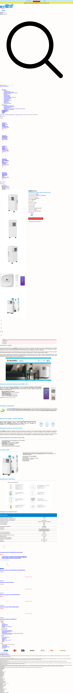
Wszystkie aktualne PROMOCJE (7, 626)
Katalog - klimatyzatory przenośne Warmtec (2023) (11, 558)
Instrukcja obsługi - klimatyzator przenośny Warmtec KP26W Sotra (14, 556)
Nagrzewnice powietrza (7, 95)
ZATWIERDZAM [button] (2, 666)
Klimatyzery (5, 94)
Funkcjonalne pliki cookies (4, 660)
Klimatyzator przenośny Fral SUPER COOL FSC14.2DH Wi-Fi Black (12, 570)
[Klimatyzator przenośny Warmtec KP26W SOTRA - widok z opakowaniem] (12, 318)
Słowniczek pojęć (4, 632)
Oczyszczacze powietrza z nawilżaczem (10, 97)
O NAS (3, 640)
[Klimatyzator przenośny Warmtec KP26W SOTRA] (12, 215)
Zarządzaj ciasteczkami (3, 652)
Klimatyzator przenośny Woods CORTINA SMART (9, 606)
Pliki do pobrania (4, 637)
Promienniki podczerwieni (7, 100)
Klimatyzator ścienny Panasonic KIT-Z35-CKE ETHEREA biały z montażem (5, 125)
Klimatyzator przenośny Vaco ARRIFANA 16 (8, 619)
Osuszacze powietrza (7, 98)
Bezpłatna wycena (36, 1)
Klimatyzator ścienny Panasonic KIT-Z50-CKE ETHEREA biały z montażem (5, 148)
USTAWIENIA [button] (2, 668)
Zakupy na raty (4, 638)
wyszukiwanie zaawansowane (4, 86)
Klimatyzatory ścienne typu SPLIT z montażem (11, 92)
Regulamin (3, 639)
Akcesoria (5, 90)
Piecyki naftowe (6, 99)
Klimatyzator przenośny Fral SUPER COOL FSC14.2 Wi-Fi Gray (5, 137)
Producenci (3, 625)
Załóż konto (3, 10)
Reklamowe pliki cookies (3, 664)
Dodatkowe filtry (2, 116)
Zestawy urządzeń (6, 102)
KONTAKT (3, 641)
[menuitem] (35, 96)
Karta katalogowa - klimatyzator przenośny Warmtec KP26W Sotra (14, 557)
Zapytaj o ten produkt (31, 221)
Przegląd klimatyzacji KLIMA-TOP (9, 109)
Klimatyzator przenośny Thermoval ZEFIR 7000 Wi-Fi (10, 594)
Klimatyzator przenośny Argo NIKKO (7, 582)
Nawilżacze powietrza (7, 96)
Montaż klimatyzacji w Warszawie (9, 105)
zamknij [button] (1, 669)
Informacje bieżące (4, 624)
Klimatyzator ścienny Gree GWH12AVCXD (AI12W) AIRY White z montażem (5, 175)
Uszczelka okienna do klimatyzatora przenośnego (11, 552)
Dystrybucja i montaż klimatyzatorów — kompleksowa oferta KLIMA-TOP (14, 108)
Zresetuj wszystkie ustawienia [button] (4, 692)
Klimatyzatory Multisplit (7, 93)
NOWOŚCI (3, 627)
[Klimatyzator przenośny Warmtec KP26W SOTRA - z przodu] (12, 241)
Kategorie (3, 623)
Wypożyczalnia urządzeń (7, 103)
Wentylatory (5, 101)
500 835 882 (7, 646)
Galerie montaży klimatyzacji (8, 107)
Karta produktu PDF (37, 221)
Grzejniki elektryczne (7, 91)
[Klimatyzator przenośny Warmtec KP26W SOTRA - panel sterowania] (12, 292)
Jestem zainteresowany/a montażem (9, 106)
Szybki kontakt (2, 183)
